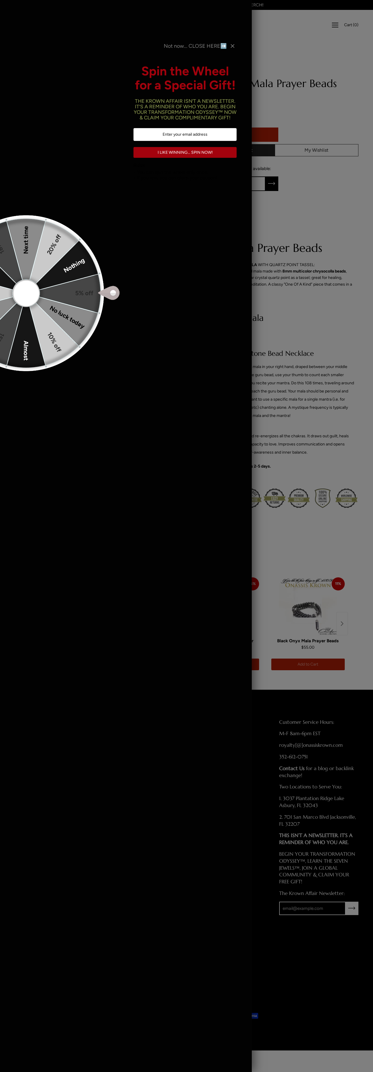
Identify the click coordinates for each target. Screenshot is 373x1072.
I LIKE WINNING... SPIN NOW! (185, 152)
